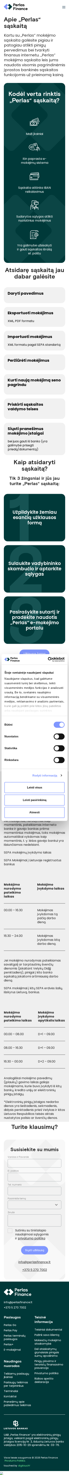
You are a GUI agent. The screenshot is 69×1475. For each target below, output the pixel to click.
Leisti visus (34, 787)
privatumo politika (31, 1238)
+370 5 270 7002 (34, 1270)
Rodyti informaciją (44, 775)
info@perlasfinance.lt (34, 1262)
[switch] (59, 736)
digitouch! (24, 1465)
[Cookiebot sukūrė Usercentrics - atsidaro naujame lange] (49, 659)
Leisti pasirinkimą (34, 800)
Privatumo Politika (15, 1460)
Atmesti (34, 812)
